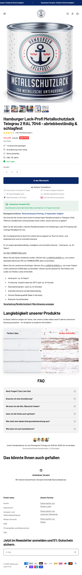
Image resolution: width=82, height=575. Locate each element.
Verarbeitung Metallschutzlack (17, 304)
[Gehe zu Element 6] (45, 109)
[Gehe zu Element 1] (6, 109)
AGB (5, 523)
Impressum (8, 507)
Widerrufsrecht (10, 519)
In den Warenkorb (41, 180)
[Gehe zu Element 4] (29, 109)
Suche (6, 503)
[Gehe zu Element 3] (22, 109)
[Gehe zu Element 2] (14, 109)
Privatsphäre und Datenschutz (16, 528)
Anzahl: (6, 167)
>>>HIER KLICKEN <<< (55, 257)
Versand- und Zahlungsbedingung (11, 513)
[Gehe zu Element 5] (37, 109)
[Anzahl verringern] (7, 172)
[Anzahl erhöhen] (17, 172)
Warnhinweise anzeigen (43, 304)
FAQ (5, 532)
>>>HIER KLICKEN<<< (53, 265)
